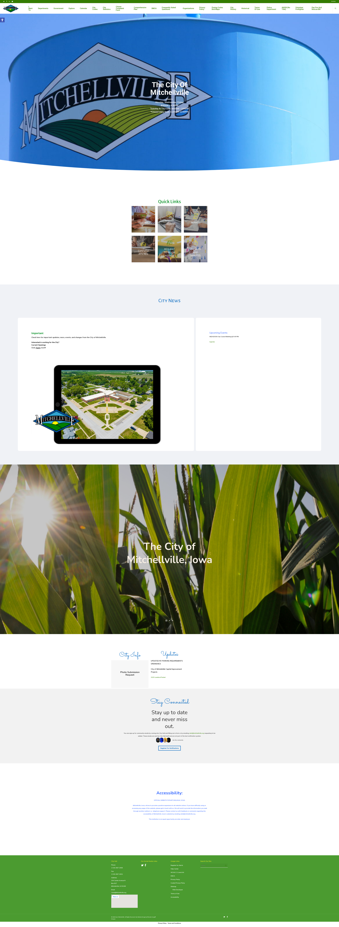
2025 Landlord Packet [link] (158, 677)
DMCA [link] (173, 876)
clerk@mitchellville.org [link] (196, 733)
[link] (2, 20)
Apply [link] (38, 348)
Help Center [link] (175, 869)
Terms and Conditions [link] (174, 923)
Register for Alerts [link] (177, 865)
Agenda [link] (212, 342)
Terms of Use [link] (175, 893)
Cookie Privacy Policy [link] (178, 883)
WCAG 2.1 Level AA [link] (177, 872)
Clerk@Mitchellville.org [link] (118, 892)
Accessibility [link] (175, 897)
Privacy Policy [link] (175, 879)
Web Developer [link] (177, 890)
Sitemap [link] (173, 886)
